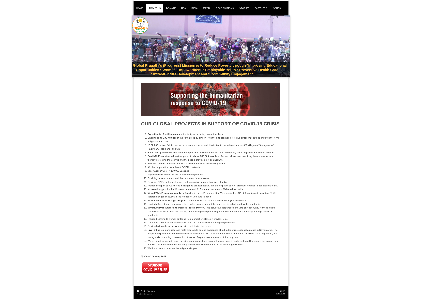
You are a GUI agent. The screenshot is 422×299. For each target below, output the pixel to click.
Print (143, 291)
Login (282, 291)
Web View (280, 294)
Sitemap (151, 291)
